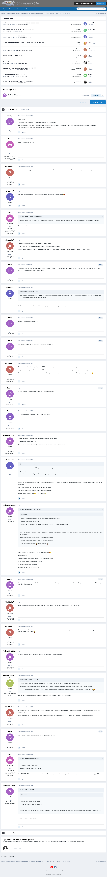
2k (10, 153)
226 (11, 450)
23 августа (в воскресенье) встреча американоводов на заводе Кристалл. (23, 42)
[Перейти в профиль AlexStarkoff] (10, 172)
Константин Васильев (12, 57)
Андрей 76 (9, 31)
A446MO (9, 37)
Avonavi (9, 44)
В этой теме (97, 8)
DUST (8, 24)
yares (8, 63)
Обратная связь (29, 8)
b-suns (9, 411)
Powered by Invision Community (53, 874)
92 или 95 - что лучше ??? (10, 36)
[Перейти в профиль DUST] (85, 62)
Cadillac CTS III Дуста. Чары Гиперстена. (14, 23)
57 (10, 692)
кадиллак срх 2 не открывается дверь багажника (17, 68)
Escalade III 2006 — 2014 (25, 37)
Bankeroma (90, 35)
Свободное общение (22, 63)
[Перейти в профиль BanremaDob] (85, 23)
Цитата (23, 132)
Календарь (19, 8)
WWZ (9, 139)
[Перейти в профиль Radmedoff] (10, 197)
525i (8, 76)
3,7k (10, 425)
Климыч (9, 50)
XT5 (22, 31)
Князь (8, 69)
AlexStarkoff (9, 166)
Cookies (64, 871)
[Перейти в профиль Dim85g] (5, 95)
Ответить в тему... (17, 848)
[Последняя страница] (16, 109)
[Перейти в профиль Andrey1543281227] (10, 441)
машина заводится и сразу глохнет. (13, 55)
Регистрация (100, 3)
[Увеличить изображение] (64, 194)
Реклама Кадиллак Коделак (11, 61)
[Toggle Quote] (20, 216)
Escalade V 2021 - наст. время (24, 50)
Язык (42, 871)
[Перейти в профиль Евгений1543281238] (10, 683)
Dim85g (14, 94)
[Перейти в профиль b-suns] (10, 416)
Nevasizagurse (91, 29)
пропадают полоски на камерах (11, 48)
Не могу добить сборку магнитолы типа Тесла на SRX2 (18, 81)
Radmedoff (10, 191)
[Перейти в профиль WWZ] (10, 144)
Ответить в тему (97, 102)
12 (10, 130)
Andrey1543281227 (9, 435)
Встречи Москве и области (26, 44)
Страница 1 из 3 (24, 109)
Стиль (47, 871)
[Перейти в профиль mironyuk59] (85, 82)
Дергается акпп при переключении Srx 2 (14, 74)
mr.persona (90, 74)
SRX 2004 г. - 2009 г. (30, 57)
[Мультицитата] (19, 132)
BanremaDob (91, 22)
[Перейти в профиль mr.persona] (85, 75)
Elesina (89, 48)
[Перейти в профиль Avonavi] (85, 43)
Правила (11, 8)
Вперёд (12, 109)
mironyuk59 (9, 82)
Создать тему (83, 102)
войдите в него (62, 841)
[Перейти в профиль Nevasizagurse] (85, 30)
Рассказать (86, 95)
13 (37, 23)
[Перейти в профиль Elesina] (85, 49)
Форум (4, 8)
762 (11, 181)
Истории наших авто (23, 24)
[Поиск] (104, 8)
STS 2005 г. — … (20, 96)
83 (10, 205)
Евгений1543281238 (9, 676)
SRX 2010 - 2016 (24, 69)
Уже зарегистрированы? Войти (84, 3)
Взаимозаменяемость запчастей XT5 (13, 29)
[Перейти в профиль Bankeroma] (85, 36)
